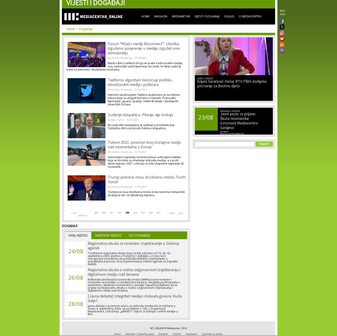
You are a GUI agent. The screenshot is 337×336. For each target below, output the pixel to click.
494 (135, 212)
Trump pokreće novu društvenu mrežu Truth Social (146, 180)
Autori (117, 334)
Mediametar (181, 16)
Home (145, 16)
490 (104, 212)
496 (151, 212)
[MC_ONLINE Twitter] (281, 27)
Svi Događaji (139, 235)
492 (120, 212)
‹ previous (82, 214)
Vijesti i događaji (207, 16)
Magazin (160, 16)
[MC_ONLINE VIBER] (281, 51)
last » (181, 213)
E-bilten (177, 334)
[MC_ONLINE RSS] (281, 45)
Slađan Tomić (116, 119)
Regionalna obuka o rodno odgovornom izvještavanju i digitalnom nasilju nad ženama (134, 272)
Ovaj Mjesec (78, 235)
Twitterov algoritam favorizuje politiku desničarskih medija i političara (140, 82)
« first (74, 213)
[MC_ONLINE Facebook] (281, 21)
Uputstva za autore (212, 334)
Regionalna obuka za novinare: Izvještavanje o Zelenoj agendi (133, 246)
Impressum (191, 334)
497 (159, 212)
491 (112, 212)
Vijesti (70, 29)
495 (143, 212)
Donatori (163, 334)
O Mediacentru (250, 16)
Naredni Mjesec (108, 235)
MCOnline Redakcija (120, 58)
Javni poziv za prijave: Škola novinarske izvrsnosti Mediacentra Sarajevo (239, 121)
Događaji (85, 29)
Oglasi (229, 16)
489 (96, 212)
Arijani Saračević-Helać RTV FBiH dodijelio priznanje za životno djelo (232, 84)
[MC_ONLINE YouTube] (281, 38)
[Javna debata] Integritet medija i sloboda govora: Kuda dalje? (135, 299)
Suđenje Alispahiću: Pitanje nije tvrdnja (140, 115)
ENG (282, 14)
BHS (282, 10)
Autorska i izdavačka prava (140, 334)
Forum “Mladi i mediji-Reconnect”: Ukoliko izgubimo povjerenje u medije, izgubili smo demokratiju (144, 48)
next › (173, 213)
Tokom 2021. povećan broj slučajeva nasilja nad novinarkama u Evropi (144, 145)
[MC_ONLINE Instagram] (281, 33)
